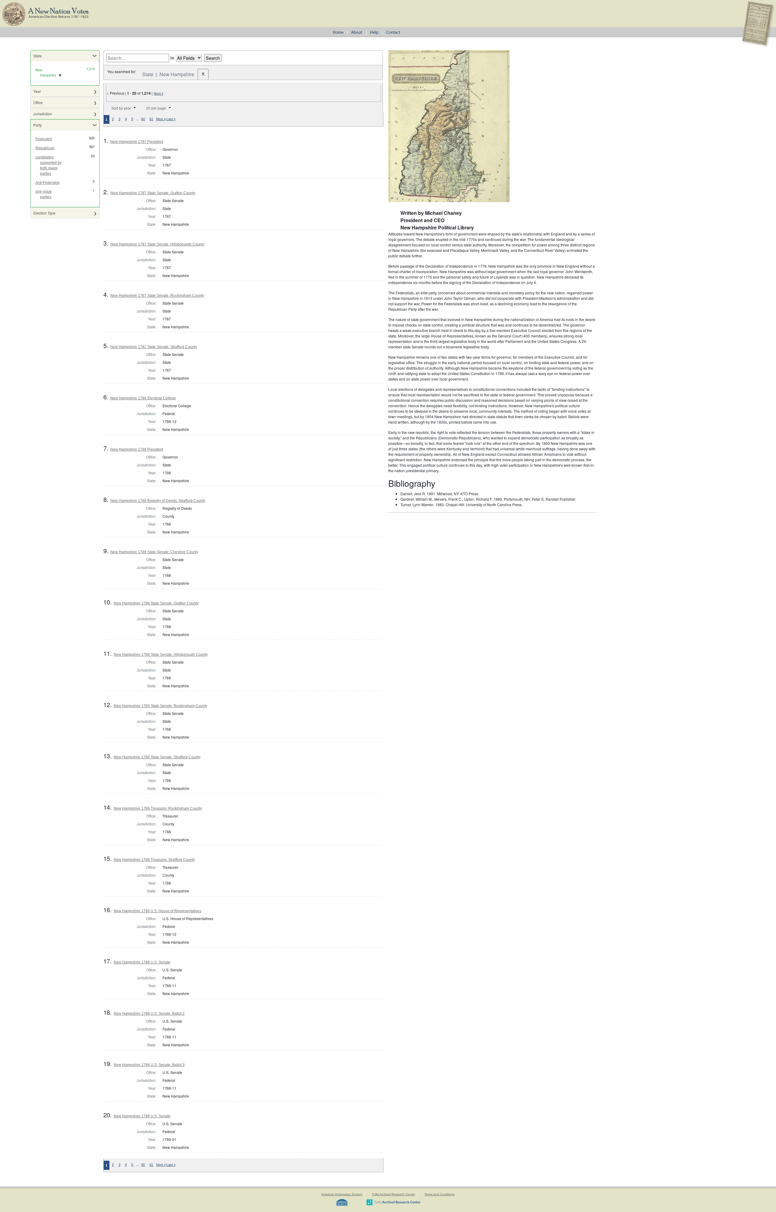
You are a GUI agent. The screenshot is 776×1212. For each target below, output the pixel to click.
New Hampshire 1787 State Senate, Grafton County (152, 193)
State (37, 55)
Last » (171, 119)
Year (37, 91)
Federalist (43, 139)
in (172, 58)
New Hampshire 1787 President (136, 142)
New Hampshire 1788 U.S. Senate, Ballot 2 (149, 1013)
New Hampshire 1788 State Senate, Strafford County (157, 757)
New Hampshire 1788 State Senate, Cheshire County (154, 552)
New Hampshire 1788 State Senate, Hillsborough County (161, 654)
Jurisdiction (42, 113)
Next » (158, 93)
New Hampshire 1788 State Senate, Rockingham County (160, 706)
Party (37, 124)
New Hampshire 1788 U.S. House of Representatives (157, 911)
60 (143, 119)
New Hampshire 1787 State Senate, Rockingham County (157, 295)
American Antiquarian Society (341, 1194)
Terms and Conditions (439, 1194)
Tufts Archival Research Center (393, 1194)
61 (151, 119)
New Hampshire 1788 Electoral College (143, 398)
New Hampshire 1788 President (136, 449)
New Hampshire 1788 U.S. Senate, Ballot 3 (149, 1065)
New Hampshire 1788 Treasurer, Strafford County (154, 860)
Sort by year (121, 108)
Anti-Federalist (47, 183)
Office (38, 102)
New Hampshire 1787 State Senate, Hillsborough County (157, 244)
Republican (45, 148)
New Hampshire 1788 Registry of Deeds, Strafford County (157, 501)
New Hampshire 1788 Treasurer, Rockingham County (158, 808)
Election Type (44, 212)
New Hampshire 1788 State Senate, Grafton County (156, 603)
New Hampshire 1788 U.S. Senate (142, 962)
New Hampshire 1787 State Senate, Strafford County (153, 347)
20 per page (156, 108)
